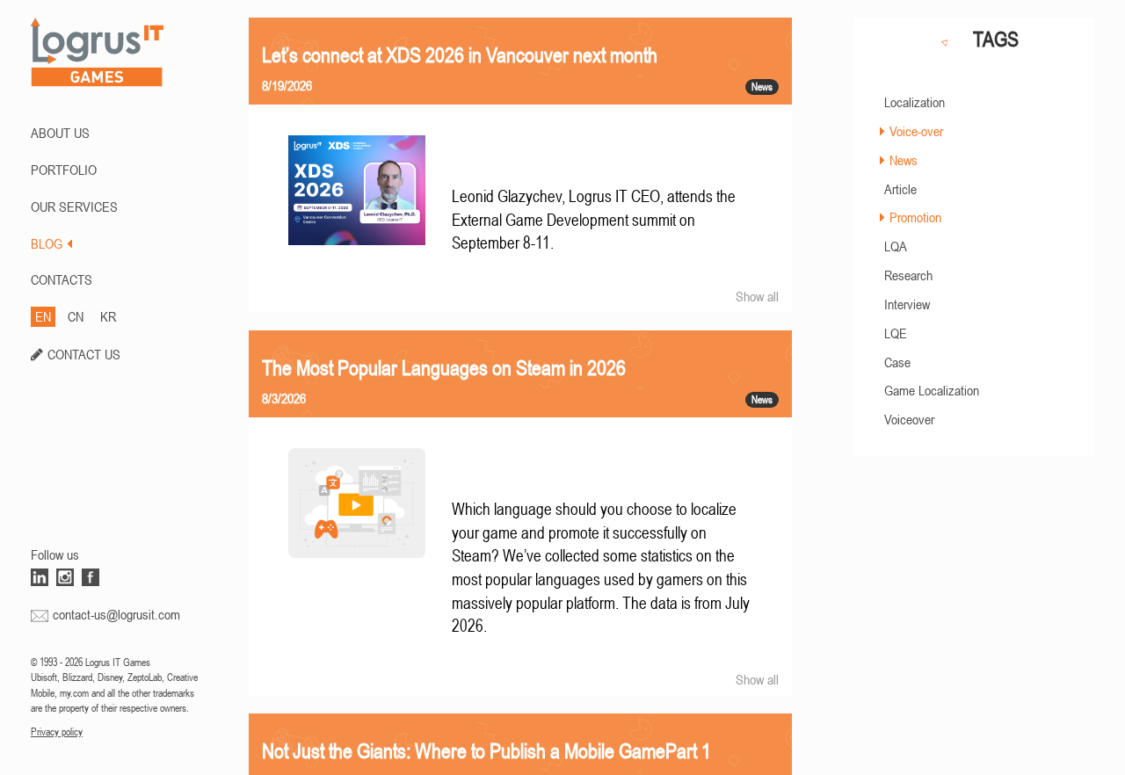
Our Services (74, 206)
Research (908, 275)
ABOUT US (60, 133)
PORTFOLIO (64, 169)
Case (897, 362)
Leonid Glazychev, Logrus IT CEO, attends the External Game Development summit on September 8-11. (594, 219)
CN (75, 316)
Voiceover (909, 419)
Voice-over (916, 131)
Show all (757, 296)
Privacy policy (57, 732)
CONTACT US (83, 354)
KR (108, 316)
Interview (907, 304)
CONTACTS (61, 279)
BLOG (46, 243)
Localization (914, 102)
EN (43, 316)
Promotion (915, 217)
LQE (895, 333)
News (903, 160)
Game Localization (931, 390)
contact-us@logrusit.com (116, 614)
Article (900, 189)
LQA (895, 246)
